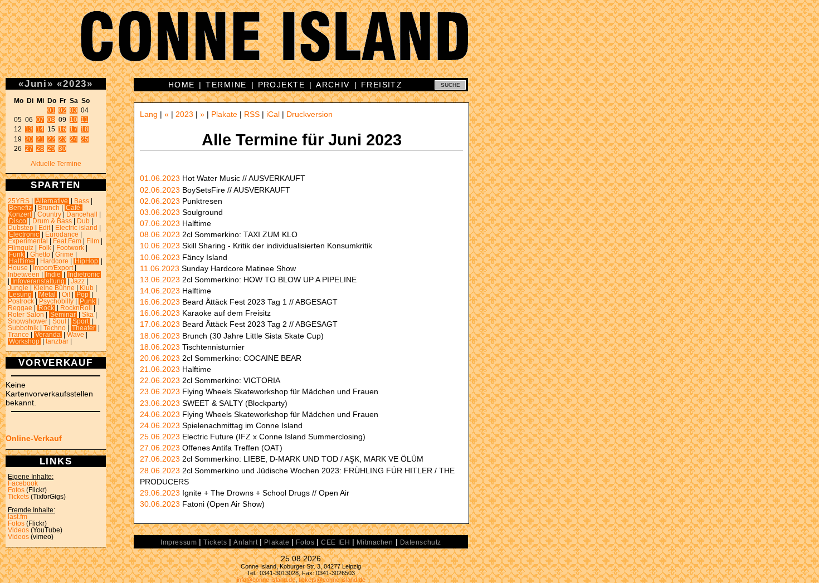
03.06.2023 (160, 212)
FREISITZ (382, 84)
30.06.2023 (160, 503)
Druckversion (309, 114)
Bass (81, 201)
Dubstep (20, 227)
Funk (16, 254)
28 (40, 148)
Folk (44, 247)
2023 (75, 83)
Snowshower (27, 321)
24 (73, 139)
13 (29, 129)
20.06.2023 (160, 358)
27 (29, 148)
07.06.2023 (160, 223)
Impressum (178, 542)
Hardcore (54, 261)
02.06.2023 (160, 189)
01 (51, 110)
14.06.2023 (160, 290)
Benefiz (20, 207)
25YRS (19, 201)
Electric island (76, 227)
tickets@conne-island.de (332, 579)
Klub (87, 288)
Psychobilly (56, 301)
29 (51, 148)
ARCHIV (333, 84)
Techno (54, 328)
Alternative (52, 201)
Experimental (28, 241)
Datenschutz (420, 542)
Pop (82, 294)
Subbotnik (23, 328)
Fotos (16, 490)
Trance (18, 334)
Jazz (78, 281)
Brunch (49, 207)
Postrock (21, 301)
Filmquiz (20, 247)
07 (40, 119)
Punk (87, 301)
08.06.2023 (160, 234)
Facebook (23, 483)
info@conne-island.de (266, 579)
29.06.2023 (160, 492)
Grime (64, 254)
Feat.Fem (67, 241)
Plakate (224, 114)
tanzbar (57, 341)
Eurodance (62, 234)
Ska (88, 314)
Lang (149, 114)
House (18, 267)
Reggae (20, 308)
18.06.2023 (160, 335)
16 (62, 129)
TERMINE (226, 84)
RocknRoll (76, 308)
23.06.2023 (160, 391)
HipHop (86, 261)
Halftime (21, 261)
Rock (46, 308)
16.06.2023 (160, 301)
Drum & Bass (52, 221)
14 (40, 129)
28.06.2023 (160, 470)
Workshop (24, 341)
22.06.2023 (160, 380)
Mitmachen (375, 542)
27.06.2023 (160, 447)
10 (73, 119)
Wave (75, 334)
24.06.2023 (160, 414)
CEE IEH (335, 542)
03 (73, 110)
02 (62, 110)
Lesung (20, 294)
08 (51, 119)
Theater (83, 328)
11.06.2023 (159, 268)
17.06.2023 (160, 324)
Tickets (18, 496)
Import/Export (53, 267)
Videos (18, 530)
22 (51, 139)
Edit (44, 227)
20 (29, 139)
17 (73, 129)
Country (49, 214)
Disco (17, 221)
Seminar (63, 314)
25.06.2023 (160, 436)
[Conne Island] (409, 44)
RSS (252, 114)
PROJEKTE (281, 84)
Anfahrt (245, 542)
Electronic (24, 234)
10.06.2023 (160, 245)
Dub (83, 221)
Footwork (70, 247)
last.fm (17, 516)
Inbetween (24, 274)
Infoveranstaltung (38, 281)
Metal (47, 294)
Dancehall (82, 214)
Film (92, 241)
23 (62, 139)
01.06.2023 (160, 178)
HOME (181, 84)
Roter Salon (26, 314)
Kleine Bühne (54, 288)
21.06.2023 (160, 369)
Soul (59, 321)
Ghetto (40, 254)
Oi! (66, 294)
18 (85, 129)
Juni (36, 83)
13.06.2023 (160, 279)
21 (40, 139)
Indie (53, 274)
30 (62, 148)
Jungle (18, 288)
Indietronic (84, 274)
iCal (273, 114)
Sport (80, 321)
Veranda (48, 334)
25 (85, 139)
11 (84, 119)
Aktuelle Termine (56, 163)
